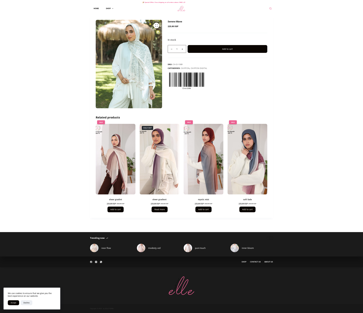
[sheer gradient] (159, 159)
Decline (26, 302)
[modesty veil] (141, 248)
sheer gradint (115, 199)
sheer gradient (159, 199)
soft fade (247, 199)
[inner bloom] (234, 248)
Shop (108, 8)
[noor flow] (94, 248)
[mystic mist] (203, 159)
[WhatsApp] (101, 262)
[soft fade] (247, 159)
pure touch (200, 248)
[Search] (270, 8)
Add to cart (227, 49)
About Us (268, 262)
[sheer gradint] (115, 159)
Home (96, 8)
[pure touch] (188, 248)
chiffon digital (199, 68)
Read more (159, 209)
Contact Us (255, 262)
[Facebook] (91, 262)
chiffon (185, 68)
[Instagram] (96, 262)
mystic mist (203, 199)
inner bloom (248, 248)
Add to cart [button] (115, 209)
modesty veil (154, 248)
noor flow (106, 248)
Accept (13, 302)
